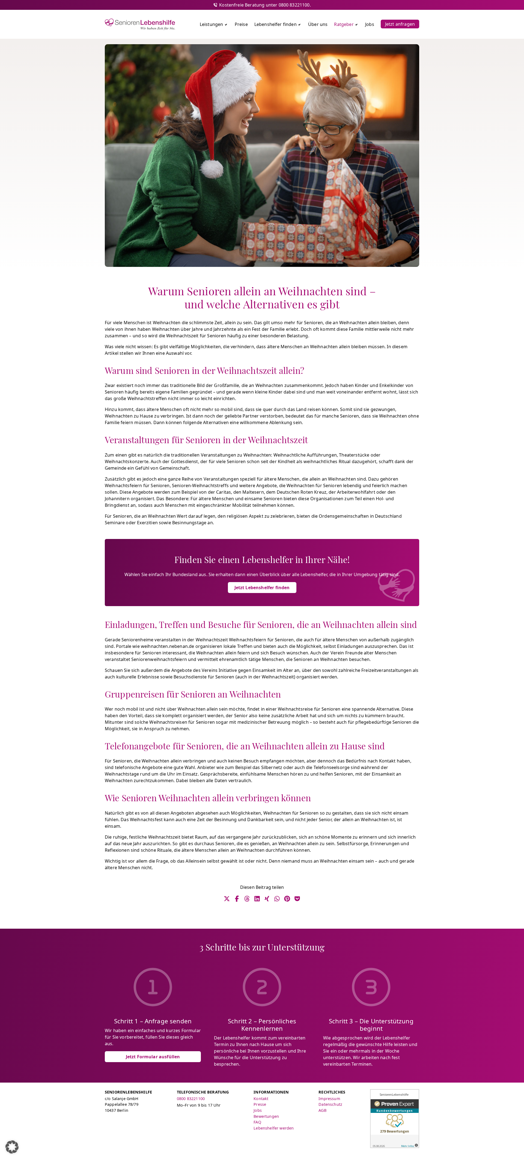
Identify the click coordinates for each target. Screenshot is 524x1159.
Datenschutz (330, 1104)
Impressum (329, 1098)
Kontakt (261, 1098)
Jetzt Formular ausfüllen (153, 1057)
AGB (322, 1110)
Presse (260, 1104)
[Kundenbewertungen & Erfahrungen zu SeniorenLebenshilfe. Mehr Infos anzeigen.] (394, 1118)
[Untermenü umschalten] (226, 24)
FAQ (257, 1122)
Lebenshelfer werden (274, 1128)
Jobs (258, 1110)
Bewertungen (266, 1116)
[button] (12, 1147)
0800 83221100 (191, 1098)
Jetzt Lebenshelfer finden (262, 588)
